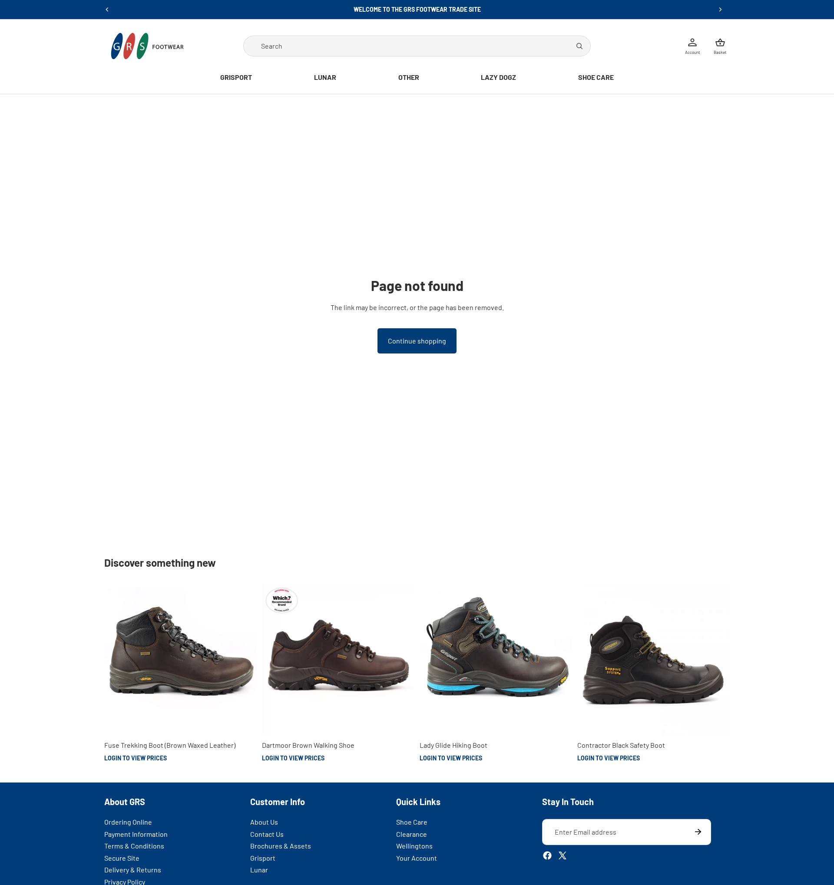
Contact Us (267, 833)
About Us (264, 822)
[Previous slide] (107, 9)
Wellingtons (414, 846)
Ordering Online (128, 822)
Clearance (411, 833)
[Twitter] (562, 855)
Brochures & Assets (280, 846)
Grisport (262, 858)
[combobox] (417, 46)
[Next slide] (720, 9)
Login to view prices (135, 758)
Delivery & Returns (132, 869)
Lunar (259, 869)
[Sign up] (698, 832)
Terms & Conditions (134, 846)
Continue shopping (417, 341)
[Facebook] (547, 855)
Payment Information (136, 833)
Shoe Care (411, 822)
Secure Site (121, 858)
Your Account (416, 858)
